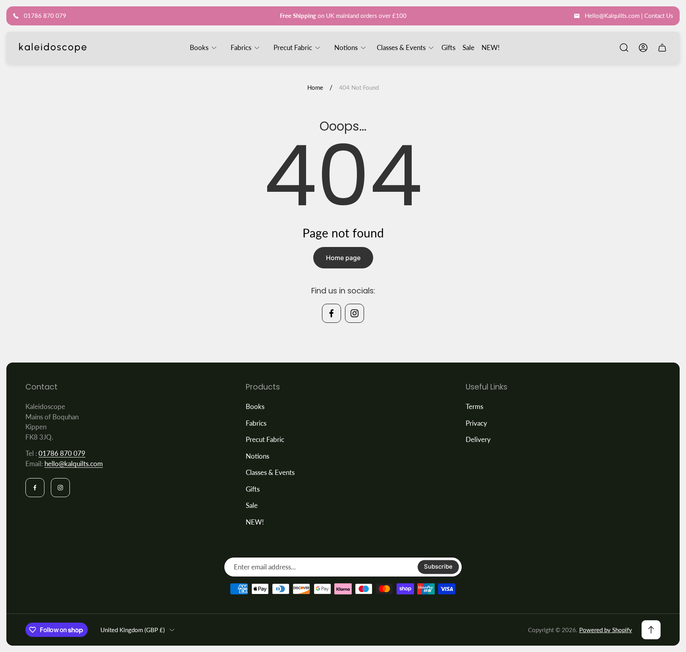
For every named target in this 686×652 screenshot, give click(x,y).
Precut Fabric (265, 439)
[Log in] (643, 47)
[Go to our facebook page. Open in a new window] (331, 313)
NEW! (255, 522)
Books (255, 406)
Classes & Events (270, 472)
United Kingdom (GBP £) (132, 629)
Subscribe (438, 567)
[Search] (624, 47)
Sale (252, 505)
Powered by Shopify (605, 629)
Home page (343, 258)
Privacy (476, 423)
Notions (257, 456)
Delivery (478, 439)
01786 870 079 (62, 453)
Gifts (253, 489)
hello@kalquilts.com (73, 463)
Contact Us (658, 15)
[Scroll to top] (651, 629)
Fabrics (256, 423)
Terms (474, 406)
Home (315, 87)
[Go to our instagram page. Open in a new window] (354, 313)
